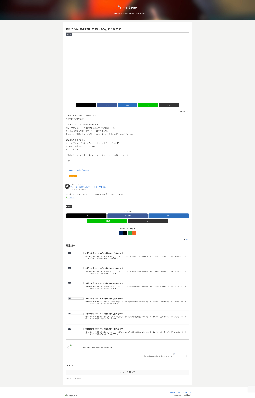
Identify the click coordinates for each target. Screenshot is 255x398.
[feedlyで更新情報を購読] (130, 233)
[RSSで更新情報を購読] (134, 233)
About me (173, 392)
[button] (169, 105)
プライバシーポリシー (184, 392)
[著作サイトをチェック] (121, 233)
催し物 (70, 206)
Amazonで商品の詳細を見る (80, 170)
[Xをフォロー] (125, 233)
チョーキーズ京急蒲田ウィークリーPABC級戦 (88, 187)
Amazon (72, 176)
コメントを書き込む (127, 372)
